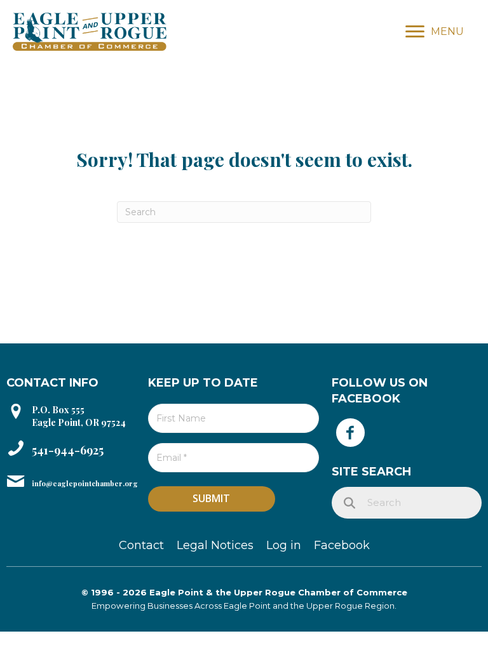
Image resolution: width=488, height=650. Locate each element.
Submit (211, 498)
